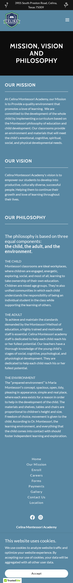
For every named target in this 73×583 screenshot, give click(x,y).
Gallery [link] (36, 491)
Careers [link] (36, 475)
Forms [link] (36, 481)
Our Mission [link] (36, 464)
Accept (36, 573)
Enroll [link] (36, 470)
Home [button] (36, 459)
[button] (67, 20)
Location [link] (36, 502)
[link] (11, 20)
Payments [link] (36, 486)
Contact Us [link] (36, 497)
